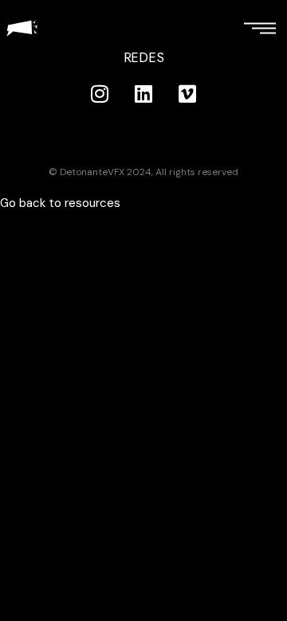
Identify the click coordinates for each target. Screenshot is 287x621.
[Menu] (259, 27)
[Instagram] (100, 94)
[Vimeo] (187, 94)
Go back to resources (60, 203)
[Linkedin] (143, 94)
